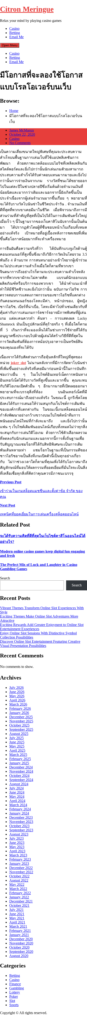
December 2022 (21, 868)
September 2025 (21, 729)
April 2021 (17, 922)
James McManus (21, 130)
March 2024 (18, 805)
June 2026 (16, 692)
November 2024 (21, 771)
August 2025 (18, 734)
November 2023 (21, 822)
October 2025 (19, 725)
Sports (14, 1005)
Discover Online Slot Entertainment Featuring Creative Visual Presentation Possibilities (40, 643)
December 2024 (21, 767)
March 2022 (18, 889)
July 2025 (16, 738)
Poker (13, 996)
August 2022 (18, 880)
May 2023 (16, 847)
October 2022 (19, 876)
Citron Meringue (27, 9)
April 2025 (17, 750)
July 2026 (16, 688)
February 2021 (20, 931)
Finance (15, 984)
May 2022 (16, 884)
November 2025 (21, 721)
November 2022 (21, 872)
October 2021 (19, 905)
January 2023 (19, 864)
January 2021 (19, 935)
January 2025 (19, 763)
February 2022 (20, 893)
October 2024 (19, 776)
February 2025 (20, 759)
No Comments (20, 143)
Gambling (16, 988)
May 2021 (16, 918)
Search (5, 578)
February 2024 (20, 809)
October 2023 (19, 826)
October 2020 (19, 947)
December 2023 (21, 817)
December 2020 (21, 939)
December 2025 (21, 717)
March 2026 (18, 704)
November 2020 (21, 943)
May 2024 (16, 796)
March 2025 (18, 755)
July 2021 (16, 910)
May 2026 (16, 696)
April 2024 (17, 801)
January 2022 (19, 897)
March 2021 (18, 926)
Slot (12, 1001)
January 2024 (19, 813)
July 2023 (16, 838)
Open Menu (9, 45)
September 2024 (21, 780)
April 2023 (17, 851)
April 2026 (17, 700)
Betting (14, 33)
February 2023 (20, 859)
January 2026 (19, 713)
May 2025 (16, 746)
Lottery (14, 992)
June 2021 (16, 914)
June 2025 (16, 742)
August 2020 (18, 956)
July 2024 (16, 788)
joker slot (18, 363)
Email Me (16, 37)
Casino (14, 28)
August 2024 (18, 784)
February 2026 (20, 708)
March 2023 (18, 855)
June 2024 (16, 792)
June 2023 (16, 843)
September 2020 (21, 952)
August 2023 (18, 834)
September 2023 (21, 830)
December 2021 (21, 901)
